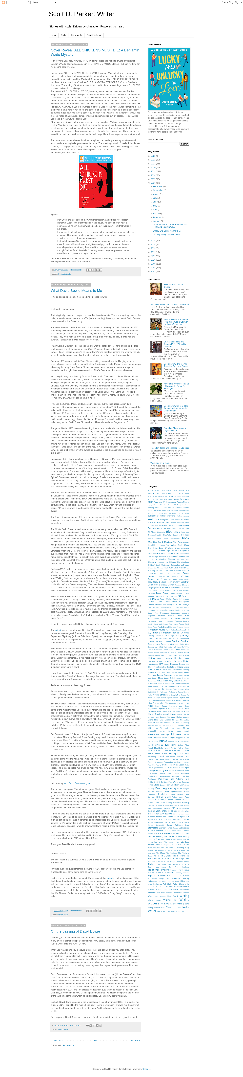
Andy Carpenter (154, 510)
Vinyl (187, 881)
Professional (165, 776)
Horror (160, 658)
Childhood (185, 562)
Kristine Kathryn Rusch (157, 697)
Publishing (163, 779)
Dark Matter (177, 590)
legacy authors (172, 697)
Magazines (152, 709)
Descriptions (184, 602)
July (155, 198)
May (155, 206)
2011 (153, 256)
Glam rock (158, 638)
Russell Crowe (154, 803)
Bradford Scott (183, 545)
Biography (161, 532)
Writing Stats (168, 903)
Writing (184, 896)
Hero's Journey (166, 655)
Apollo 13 (176, 513)
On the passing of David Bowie (75, 931)
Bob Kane (185, 535)
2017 (153, 179)
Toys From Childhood (179, 867)
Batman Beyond (176, 523)
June (155, 202)
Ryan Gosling (166, 803)
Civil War (168, 568)
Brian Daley (153, 548)
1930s (156, 491)
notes (187, 754)
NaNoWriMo (161, 744)
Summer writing (182, 836)
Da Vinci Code (183, 588)
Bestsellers (167, 528)
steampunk (158, 822)
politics (162, 773)
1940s (168, 491)
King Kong (170, 695)
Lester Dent (181, 700)
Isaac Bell (166, 672)
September (158, 190)
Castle (180, 556)
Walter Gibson (178, 884)
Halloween (158, 650)
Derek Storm (171, 602)
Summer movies (163, 833)
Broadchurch (153, 551)
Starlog (150, 822)
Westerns (173, 889)
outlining (160, 762)
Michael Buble (169, 723)
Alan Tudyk (157, 505)
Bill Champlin (177, 528)
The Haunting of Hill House (165, 850)
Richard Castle (163, 797)
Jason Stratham (183, 678)
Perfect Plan (167, 765)
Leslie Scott (171, 700)
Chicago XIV (174, 562)
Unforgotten (152, 881)
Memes (168, 720)
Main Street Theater (176, 709)
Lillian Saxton (153, 703)
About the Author (94, 35)
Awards (171, 520)
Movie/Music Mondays (158, 735)
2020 (153, 167)
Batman (152, 522)
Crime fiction (154, 585)
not (182, 754)
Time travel (173, 864)
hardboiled (185, 650)
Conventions (153, 579)
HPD (161, 664)
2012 (153, 252)
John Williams (153, 686)
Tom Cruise (184, 864)
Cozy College (159, 582)
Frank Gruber (171, 630)
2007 (153, 271)
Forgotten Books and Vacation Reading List (169, 448)
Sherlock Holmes (169, 811)
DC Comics (183, 596)
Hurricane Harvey (177, 664)
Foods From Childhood (167, 627)
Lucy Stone (184, 706)
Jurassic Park (171, 689)
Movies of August (168, 738)
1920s (150, 491)
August (156, 194)
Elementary (175, 613)
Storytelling (153, 828)
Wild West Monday (165, 893)
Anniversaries (184, 510)
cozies (186, 579)
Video (182, 881)
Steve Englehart (182, 822)
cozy (150, 582)
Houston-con (153, 664)
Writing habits (154, 900)
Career (186, 554)
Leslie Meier (160, 700)
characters (152, 559)
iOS (159, 672)
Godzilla (176, 638)
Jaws (150, 681)
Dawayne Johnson (162, 596)
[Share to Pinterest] (100, 270)
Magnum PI (162, 709)
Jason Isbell (178, 675)
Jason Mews (157, 678)
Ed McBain (185, 610)
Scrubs (186, 805)
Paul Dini (151, 765)
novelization (170, 757)
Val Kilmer (163, 881)
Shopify (181, 811)
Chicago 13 (163, 562)
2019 (153, 171)
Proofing (175, 776)
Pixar (169, 768)
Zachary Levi (179, 911)
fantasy (186, 621)
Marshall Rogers (182, 711)
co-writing (159, 571)
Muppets (179, 738)
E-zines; (171, 610)
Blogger (146, 1069)
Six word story (178, 814)
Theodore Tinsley (182, 861)
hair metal (168, 647)
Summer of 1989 (181, 833)
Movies (176, 734)
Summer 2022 (175, 831)
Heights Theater (154, 655)
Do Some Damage (180, 604)
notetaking (152, 757)
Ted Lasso (168, 842)
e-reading (163, 610)
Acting (176, 499)
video (109, 878)
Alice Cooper (177, 505)
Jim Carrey (185, 681)
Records (159, 791)
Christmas (165, 565)
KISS (177, 695)
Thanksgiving (166, 845)
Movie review (166, 731)
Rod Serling (160, 800)
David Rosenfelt (177, 593)
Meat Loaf (158, 720)
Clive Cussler (179, 568)
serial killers (152, 808)
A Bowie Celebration (181, 496)
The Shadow (154, 858)
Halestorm (177, 647)
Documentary (165, 607)
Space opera (173, 817)
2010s (154, 496)
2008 (153, 268)
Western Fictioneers (174, 887)
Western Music (161, 890)
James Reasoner (165, 675)
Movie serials (183, 731)
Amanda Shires (161, 508)
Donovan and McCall (180, 607)
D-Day (175, 588)
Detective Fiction (155, 605)
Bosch (163, 545)
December (158, 186)
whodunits (152, 893)
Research (151, 794)
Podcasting (159, 770)
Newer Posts (57, 1040)
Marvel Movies (169, 714)
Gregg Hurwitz (167, 644)
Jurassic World (183, 689)
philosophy (158, 768)
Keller (150, 695)
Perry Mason (178, 765)
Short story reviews (163, 814)
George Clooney (174, 636)
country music (177, 579)
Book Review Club (167, 542)
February (157, 217)
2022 (153, 160)
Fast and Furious (161, 624)
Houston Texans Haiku (176, 661)
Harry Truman (177, 652)
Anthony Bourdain (155, 513)
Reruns (186, 791)
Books (63, 35)
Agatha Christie (183, 502)
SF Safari (180, 808)
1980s (168, 494)
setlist (58, 630)
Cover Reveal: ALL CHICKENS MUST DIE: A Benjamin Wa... (170, 226)
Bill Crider (185, 528)
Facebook (169, 621)
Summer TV (169, 836)
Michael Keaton (169, 725)
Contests (185, 576)
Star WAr (175, 820)
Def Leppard (184, 599)
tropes (171, 876)
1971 (158, 494)
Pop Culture (173, 773)
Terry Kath (179, 842)
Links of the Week (166, 703)
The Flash (169, 848)
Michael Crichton (155, 725)
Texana (151, 845)
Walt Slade (167, 884)
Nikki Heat (168, 751)
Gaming (151, 636)
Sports (150, 820)
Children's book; (154, 565)
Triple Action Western (158, 876)
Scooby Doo (168, 805)
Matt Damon (161, 717)
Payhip (158, 765)
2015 (153, 240)
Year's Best (161, 911)
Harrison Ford (166, 652)
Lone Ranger (161, 706)
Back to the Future (182, 520)
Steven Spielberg (174, 825)
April (155, 209)
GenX (164, 636)
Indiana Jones (183, 667)
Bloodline (158, 535)
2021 (153, 164)
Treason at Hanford (164, 873)
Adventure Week (160, 502)
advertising (172, 502)
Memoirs (175, 720)
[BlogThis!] (90, 270)
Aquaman (185, 513)
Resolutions (163, 794)
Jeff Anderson (162, 681)
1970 (187, 491)
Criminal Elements (182, 585)
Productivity (152, 776)
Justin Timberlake (170, 692)
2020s (160, 496)
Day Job (174, 596)
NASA (173, 745)
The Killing (181, 850)
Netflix (160, 748)
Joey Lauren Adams (156, 683)
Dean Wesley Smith (168, 599)
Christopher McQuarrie (179, 565)
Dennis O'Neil (155, 602)
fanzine (151, 624)
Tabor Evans (171, 839)
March (156, 213)
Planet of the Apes (181, 768)
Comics (175, 576)
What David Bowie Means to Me (76, 291)
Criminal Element (167, 585)
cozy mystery (173, 582)
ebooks (178, 610)
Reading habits (175, 788)
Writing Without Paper (156, 908)
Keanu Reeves (183, 692)
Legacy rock (184, 697)
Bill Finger (152, 532)
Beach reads (174, 525)
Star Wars (184, 819)
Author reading (183, 516)
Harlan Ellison (153, 652)
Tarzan (179, 839)
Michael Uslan (183, 725)
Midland (151, 728)
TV (175, 875)
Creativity (185, 582)
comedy (160, 573)
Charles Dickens (167, 559)
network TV (168, 748)
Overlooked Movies (172, 762)
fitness (181, 624)
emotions (161, 616)
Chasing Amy (183, 559)
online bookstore (171, 759)
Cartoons (161, 557)
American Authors (182, 508)
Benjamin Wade (64, 274)
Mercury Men (153, 723)
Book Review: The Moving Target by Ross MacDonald (176, 365)
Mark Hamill (162, 711)
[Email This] (87, 270)
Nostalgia (173, 753)
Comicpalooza (163, 576)
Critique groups (154, 588)
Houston (168, 658)
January (157, 221)
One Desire (159, 759)
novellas (180, 757)
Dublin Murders (153, 610)
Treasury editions (182, 873)
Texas (157, 845)
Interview (152, 672)
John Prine (185, 683)
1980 (163, 494)
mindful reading (163, 728)
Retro (173, 794)
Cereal (186, 557)
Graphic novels (154, 644)
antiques (167, 513)
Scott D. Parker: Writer (81, 14)
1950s (175, 491)
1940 (163, 491)
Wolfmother (178, 893)
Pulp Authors (176, 779)
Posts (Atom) (68, 1045)
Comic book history (173, 573)
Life (187, 700)
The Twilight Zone (182, 859)
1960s (181, 491)
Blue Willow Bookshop (172, 535)
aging (150, 505)
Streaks (175, 828)
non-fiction (185, 751)
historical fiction (183, 655)
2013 (153, 248)
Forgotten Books (183, 627)
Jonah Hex (163, 686)
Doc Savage (153, 607)
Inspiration (167, 670)
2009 (153, 264)
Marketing (171, 711)
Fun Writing (184, 633)
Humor (166, 664)
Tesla (187, 842)
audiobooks (153, 516)
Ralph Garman (180, 785)
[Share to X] (94, 270)
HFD (175, 655)
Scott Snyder (178, 805)
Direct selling (167, 605)
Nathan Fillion (183, 745)
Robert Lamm (177, 797)
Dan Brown (152, 590)
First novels (173, 624)
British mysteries (182, 548)
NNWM (177, 751)
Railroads (170, 785)
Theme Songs (169, 861)
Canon (181, 554)
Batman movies (157, 525)
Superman (160, 839)
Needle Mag (153, 748)
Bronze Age (164, 551)
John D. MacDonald (172, 683)
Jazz (154, 681)
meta (161, 723)
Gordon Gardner (180, 641)
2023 (153, 156)
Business (161, 553)
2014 (153, 244)
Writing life (170, 899)
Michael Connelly (182, 723)
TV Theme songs (156, 878)
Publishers (152, 779)
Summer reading (155, 836)
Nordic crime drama (157, 754)
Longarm (173, 706)
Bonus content (154, 538)
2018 (153, 175)
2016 (153, 183)
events (161, 621)
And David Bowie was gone (77, 783)
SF (173, 808)
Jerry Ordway (174, 681)
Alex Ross (167, 505)
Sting (187, 825)
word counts (160, 896)
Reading (161, 788)
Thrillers (151, 864)
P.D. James (185, 762)
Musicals (171, 741)
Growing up (152, 647)
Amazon (171, 508)
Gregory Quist (178, 644)
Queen (162, 785)
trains (174, 870)
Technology (158, 842)
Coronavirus (166, 579)
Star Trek (167, 820)
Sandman (177, 803)
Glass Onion (168, 638)
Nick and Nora (155, 750)
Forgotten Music (156, 629)
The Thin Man (167, 858)
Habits (160, 647)
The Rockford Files (181, 856)
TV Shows (183, 875)
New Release (179, 748)
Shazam (157, 811)
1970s (151, 493)
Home (53, 35)
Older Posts (135, 1040)
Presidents (185, 773)
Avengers (164, 520)
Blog (169, 531)
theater (160, 861)
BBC (166, 525)
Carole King (152, 557)
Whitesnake (184, 890)
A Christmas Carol (155, 499)
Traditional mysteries (159, 869)
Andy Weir (166, 510)
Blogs (177, 532)
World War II (172, 896)
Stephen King (169, 822)
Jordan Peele (173, 686)
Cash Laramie (171, 557)
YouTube (170, 911)
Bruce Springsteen (180, 551)
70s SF (170, 496)
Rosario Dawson (174, 800)
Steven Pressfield (156, 825)
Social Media (76, 35)
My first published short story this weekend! (169, 304)
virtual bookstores (155, 884)
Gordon (168, 641)
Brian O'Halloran (166, 548)
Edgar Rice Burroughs (158, 613)
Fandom (178, 621)
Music (163, 741)
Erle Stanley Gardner (179, 618)
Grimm (186, 644)
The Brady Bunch (178, 845)
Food (155, 627)
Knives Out (185, 695)
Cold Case (169, 571)
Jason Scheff (169, 678)
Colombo (177, 571)
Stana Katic (158, 820)
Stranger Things (165, 828)
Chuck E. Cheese (155, 568)
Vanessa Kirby (173, 881)
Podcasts (170, 770)
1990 (175, 494)
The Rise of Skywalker (162, 856)
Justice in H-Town (155, 692)
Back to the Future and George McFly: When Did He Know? (175, 344)
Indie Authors (154, 669)
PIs (165, 768)
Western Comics (159, 887)
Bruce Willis (152, 554)
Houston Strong (155, 661)
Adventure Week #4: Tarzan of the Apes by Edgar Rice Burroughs (176, 386)
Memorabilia (184, 720)
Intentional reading (181, 670)
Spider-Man (184, 817)
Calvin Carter (172, 553)
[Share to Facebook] (97, 270)
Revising (180, 794)
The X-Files (152, 861)
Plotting (151, 771)
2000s (186, 494)
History (151, 658)
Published (185, 776)
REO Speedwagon (173, 791)
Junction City (159, 689)
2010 (153, 260)
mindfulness (176, 728)
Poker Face (179, 771)
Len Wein (152, 700)
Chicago (152, 562)
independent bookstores (166, 667)
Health (186, 652)
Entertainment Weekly (157, 618)
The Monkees (171, 853)
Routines (185, 800)
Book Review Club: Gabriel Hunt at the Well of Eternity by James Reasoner (176, 321)
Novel (161, 756)
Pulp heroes (161, 782)
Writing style (183, 904)
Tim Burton (161, 864)
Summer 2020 (162, 831)
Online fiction (184, 759)
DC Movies (153, 599)
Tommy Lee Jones (157, 867)
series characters (164, 808)
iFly (154, 667)
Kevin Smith (159, 694)
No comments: (76, 270)
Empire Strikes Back (178, 616)
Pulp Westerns (174, 782)
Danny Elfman (165, 590)
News (187, 748)
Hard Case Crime (172, 650)
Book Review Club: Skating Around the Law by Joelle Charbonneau (176, 408)
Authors (153, 519)
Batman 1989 (163, 522)
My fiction (179, 741)
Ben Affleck (184, 525)
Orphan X (152, 762)
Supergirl (151, 839)
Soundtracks (161, 817)
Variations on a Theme (160, 463)
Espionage (152, 621)
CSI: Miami (166, 587)
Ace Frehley (168, 499)
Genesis (158, 636)
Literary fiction (179, 703)
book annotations (172, 538)
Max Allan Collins (174, 717)
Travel (180, 870)
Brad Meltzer (171, 545)
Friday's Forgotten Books (165, 632)
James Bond (176, 672)
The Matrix (160, 853)
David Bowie (63, 915)
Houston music (181, 658)
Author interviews (167, 516)
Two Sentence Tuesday (177, 878)
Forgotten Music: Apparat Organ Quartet (175, 429)
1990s (180, 494)
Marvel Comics (155, 714)
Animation (174, 510)
